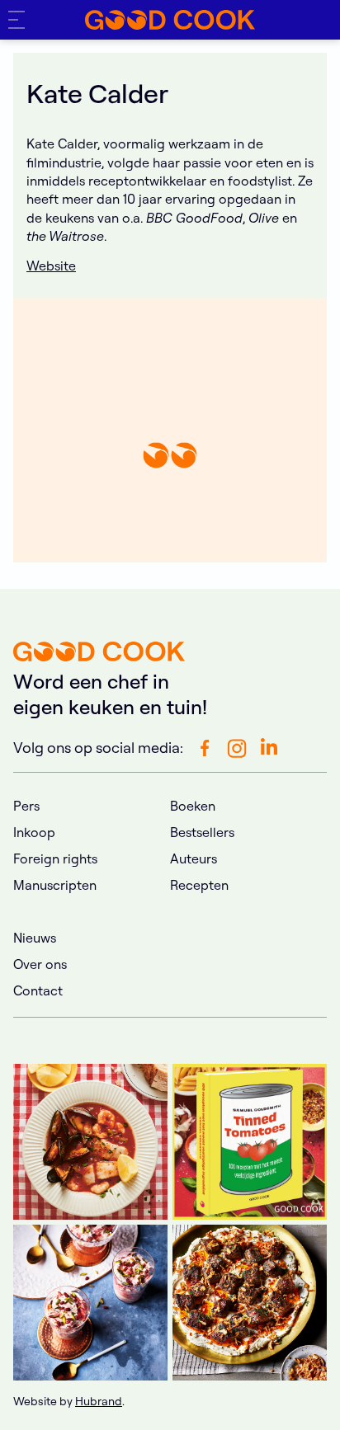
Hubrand (98, 1401)
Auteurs (193, 858)
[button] (20, 19)
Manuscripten (55, 885)
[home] (170, 20)
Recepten (199, 885)
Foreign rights (55, 858)
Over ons (40, 964)
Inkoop (34, 832)
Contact (38, 990)
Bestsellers (202, 832)
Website (51, 265)
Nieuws (34, 937)
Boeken (192, 805)
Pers (26, 805)
